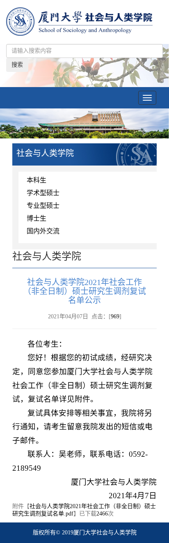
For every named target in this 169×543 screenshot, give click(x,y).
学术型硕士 (43, 192)
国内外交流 (43, 231)
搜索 (17, 65)
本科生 (36, 180)
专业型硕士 (43, 205)
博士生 (36, 218)
